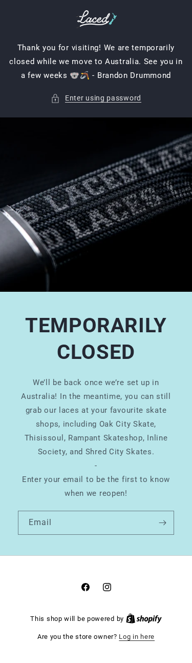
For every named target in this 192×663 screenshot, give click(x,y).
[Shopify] (144, 618)
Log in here (137, 636)
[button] (96, 98)
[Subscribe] (162, 523)
